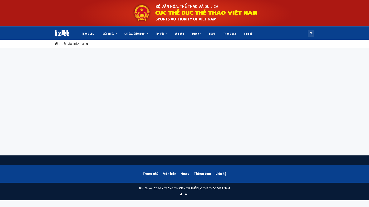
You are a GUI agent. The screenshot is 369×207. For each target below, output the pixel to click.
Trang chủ (151, 174)
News (185, 174)
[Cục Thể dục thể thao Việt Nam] (62, 33)
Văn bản (169, 174)
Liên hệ (220, 174)
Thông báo (202, 174)
